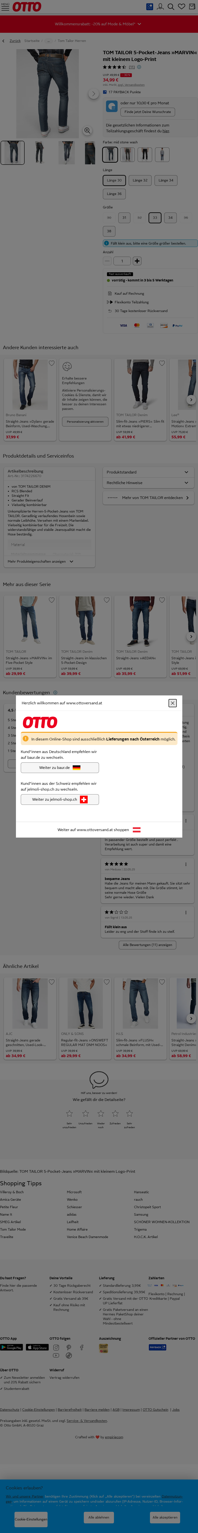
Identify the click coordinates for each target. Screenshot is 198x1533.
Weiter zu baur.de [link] (54, 768)
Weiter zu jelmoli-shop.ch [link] (54, 799)
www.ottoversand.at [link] (95, 830)
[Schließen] (173, 703)
